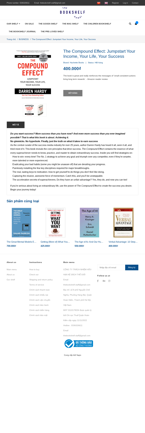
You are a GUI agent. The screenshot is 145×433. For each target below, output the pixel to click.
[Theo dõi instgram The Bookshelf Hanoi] (109, 281)
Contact (135, 3)
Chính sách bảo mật (38, 315)
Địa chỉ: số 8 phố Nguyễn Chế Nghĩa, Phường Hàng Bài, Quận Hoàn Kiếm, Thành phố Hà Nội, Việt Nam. (77, 297)
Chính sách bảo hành (39, 305)
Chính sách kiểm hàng (39, 310)
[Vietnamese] (98, 3)
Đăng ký (131, 267)
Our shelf (11, 279)
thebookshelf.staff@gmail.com (52, 3)
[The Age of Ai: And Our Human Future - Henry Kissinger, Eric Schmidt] (89, 222)
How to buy (34, 269)
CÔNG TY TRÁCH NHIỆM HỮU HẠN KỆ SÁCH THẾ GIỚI (77, 272)
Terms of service (36, 285)
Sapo (78, 355)
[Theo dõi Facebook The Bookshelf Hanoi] (98, 281)
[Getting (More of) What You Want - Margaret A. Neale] (55, 222)
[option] (27, 110)
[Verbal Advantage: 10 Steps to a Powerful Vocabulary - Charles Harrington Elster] (123, 222)
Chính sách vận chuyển (39, 300)
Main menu (12, 269)
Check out (33, 274)
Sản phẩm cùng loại (23, 201)
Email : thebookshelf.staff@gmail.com (76, 282)
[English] (106, 3)
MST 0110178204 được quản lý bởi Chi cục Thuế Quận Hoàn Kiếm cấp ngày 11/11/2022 (77, 315)
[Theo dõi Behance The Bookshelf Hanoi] (104, 281)
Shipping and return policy (41, 279)
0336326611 (24, 3)
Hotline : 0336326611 (72, 325)
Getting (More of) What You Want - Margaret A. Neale (67, 242)
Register (115, 3)
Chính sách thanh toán (39, 290)
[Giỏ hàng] (135, 24)
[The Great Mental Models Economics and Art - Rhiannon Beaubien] (21, 222)
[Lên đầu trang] (137, 419)
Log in (125, 3)
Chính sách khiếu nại (38, 295)
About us (11, 274)
